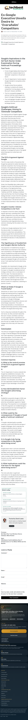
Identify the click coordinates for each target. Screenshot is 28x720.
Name (3, 570)
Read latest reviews (14, 635)
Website (3, 583)
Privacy (7, 716)
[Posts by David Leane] (2, 31)
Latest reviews (3, 683)
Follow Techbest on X (5, 641)
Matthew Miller (3, 685)
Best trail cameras (4, 676)
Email (3, 577)
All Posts (12, 526)
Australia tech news (4, 674)
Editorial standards (4, 691)
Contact (2, 687)
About (4, 716)
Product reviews (3, 672)
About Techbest (3, 678)
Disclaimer (3, 693)
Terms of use (3, 697)
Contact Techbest (4, 640)
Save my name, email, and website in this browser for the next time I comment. (13, 593)
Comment (4, 553)
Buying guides (3, 681)
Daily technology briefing (5, 701)
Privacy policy (3, 695)
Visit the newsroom (4, 638)
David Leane (6, 31)
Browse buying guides (14, 631)
